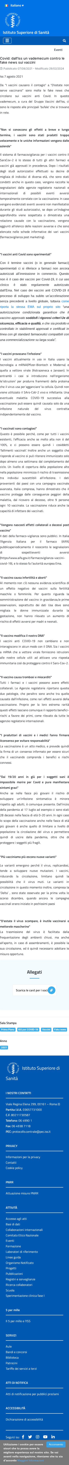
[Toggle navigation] (7, 41)
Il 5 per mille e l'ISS (18, 1321)
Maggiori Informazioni (30, 1460)
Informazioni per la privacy (23, 1157)
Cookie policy (14, 1168)
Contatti (11, 1162)
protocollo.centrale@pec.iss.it (31, 1131)
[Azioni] (6, 5)
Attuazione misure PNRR (22, 1193)
